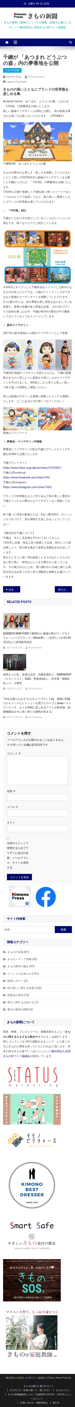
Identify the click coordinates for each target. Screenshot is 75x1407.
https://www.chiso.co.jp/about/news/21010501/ (32, 467)
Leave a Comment (17, 81)
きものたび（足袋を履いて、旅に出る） (30, 1390)
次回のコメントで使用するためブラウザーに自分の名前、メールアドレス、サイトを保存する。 (17, 855)
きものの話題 (12, 70)
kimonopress (36, 76)
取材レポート (15, 980)
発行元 (55, 1402)
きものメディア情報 (19, 959)
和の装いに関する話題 (20, 988)
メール (12, 807)
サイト (11, 822)
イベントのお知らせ (19, 973)
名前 (11, 791)
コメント (14, 753)
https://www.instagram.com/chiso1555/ (27, 487)
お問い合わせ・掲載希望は (34, 1402)
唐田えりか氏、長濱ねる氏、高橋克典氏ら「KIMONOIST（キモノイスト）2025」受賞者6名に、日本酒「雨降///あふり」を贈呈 (37, 679)
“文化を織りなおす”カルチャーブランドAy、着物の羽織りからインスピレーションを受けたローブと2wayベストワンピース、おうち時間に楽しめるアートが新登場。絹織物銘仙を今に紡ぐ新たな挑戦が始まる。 (37, 705)
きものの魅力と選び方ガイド (38, 1386)
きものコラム (63, 1390)
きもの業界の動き (18, 966)
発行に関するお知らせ (20, 1002)
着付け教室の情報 (18, 1009)
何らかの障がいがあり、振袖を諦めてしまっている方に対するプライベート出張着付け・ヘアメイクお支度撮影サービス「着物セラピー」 (65, 589)
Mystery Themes (37, 1382)
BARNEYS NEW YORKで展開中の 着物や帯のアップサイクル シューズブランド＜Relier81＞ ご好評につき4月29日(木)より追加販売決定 (37, 638)
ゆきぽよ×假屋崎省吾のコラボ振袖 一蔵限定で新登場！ (14, 589)
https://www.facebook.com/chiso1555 (26, 477)
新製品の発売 (15, 995)
